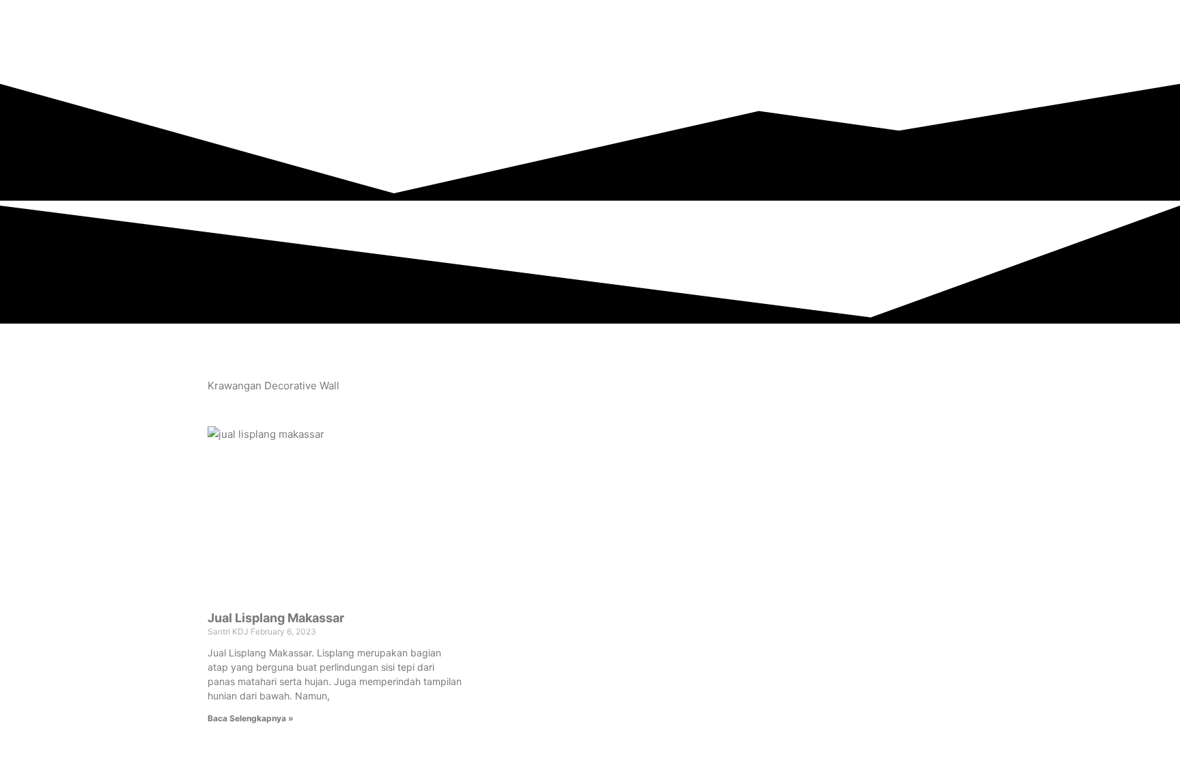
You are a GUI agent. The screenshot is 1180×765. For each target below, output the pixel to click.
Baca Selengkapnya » (251, 718)
